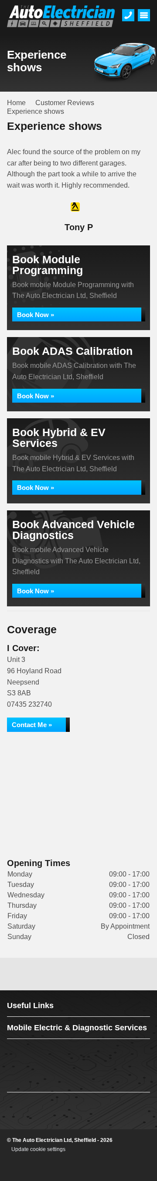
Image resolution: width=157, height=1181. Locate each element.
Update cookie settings (38, 1149)
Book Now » (35, 314)
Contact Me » (32, 724)
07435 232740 (29, 704)
